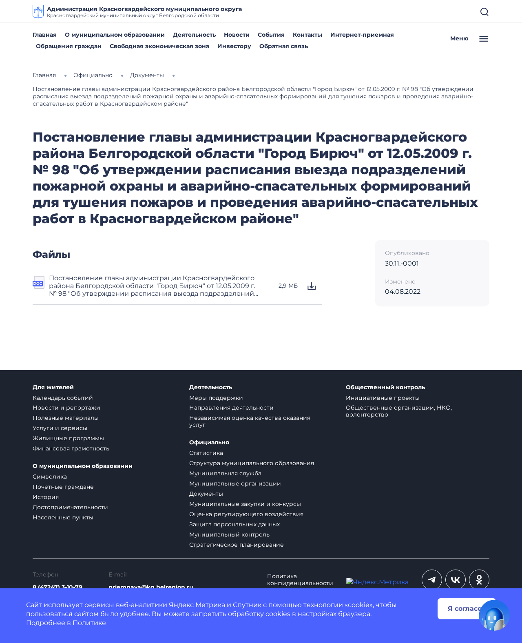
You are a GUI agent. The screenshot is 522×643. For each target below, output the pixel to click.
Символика (50, 476)
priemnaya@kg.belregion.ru (150, 587)
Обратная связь (283, 46)
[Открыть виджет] (494, 615)
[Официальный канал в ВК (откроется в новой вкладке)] (455, 580)
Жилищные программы (68, 438)
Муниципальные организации (235, 483)
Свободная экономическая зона (159, 46)
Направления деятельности (231, 407)
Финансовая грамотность (71, 448)
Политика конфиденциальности (300, 580)
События (271, 34)
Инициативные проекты (383, 397)
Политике (89, 623)
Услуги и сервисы (60, 428)
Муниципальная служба (225, 473)
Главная (45, 34)
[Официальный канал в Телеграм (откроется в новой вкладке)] (432, 580)
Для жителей (53, 387)
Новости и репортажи (66, 407)
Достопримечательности (70, 507)
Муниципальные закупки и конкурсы (245, 504)
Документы (206, 493)
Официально (209, 442)
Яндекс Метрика (197, 605)
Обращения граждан (69, 46)
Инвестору (234, 46)
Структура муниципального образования (251, 463)
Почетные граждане (63, 486)
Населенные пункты (63, 517)
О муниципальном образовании (115, 34)
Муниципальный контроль (229, 534)
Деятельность (194, 34)
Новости (237, 34)
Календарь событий (63, 397)
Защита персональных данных (234, 524)
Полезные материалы (66, 417)
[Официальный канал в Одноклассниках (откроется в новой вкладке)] (479, 580)
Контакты (307, 34)
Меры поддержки (216, 397)
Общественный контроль (385, 387)
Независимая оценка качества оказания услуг (249, 421)
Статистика (206, 453)
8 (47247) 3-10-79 (57, 587)
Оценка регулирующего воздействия (246, 514)
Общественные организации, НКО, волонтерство (399, 411)
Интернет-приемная (362, 34)
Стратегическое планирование (236, 544)
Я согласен (467, 608)
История (46, 497)
